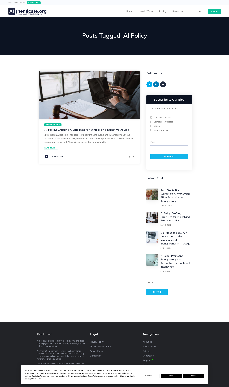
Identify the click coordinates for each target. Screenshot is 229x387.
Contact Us (148, 355)
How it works (149, 346)
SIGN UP (214, 11)
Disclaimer (95, 355)
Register (147, 360)
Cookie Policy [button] (92, 376)
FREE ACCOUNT (33, 3)
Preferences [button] (36, 379)
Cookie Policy (96, 351)
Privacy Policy (97, 341)
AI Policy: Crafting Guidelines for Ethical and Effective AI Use (86, 130)
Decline (171, 376)
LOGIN (198, 11)
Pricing (146, 351)
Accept (193, 376)
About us (147, 341)
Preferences (149, 376)
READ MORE (50, 148)
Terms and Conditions (101, 346)
